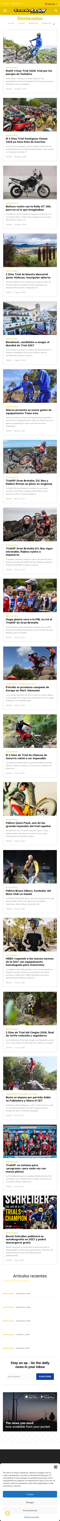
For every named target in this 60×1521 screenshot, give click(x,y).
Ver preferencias (30, 1510)
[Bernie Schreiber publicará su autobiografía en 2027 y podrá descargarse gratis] (30, 1212)
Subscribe (45, 1376)
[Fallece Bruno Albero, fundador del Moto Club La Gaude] (30, 867)
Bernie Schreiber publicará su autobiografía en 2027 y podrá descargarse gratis (26, 1239)
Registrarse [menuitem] (17, 3)
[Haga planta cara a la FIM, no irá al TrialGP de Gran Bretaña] (30, 595)
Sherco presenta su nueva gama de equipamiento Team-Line (29, 411)
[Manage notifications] (7, 1513)
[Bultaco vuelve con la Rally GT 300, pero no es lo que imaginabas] (30, 182)
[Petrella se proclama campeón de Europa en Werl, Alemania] (30, 663)
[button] (55, 1466)
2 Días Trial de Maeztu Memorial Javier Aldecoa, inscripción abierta (28, 276)
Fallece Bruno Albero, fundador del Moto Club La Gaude (28, 892)
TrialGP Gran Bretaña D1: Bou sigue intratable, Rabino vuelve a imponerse (29, 551)
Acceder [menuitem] (5, 3)
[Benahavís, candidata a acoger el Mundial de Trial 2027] (30, 318)
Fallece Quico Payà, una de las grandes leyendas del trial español (28, 824)
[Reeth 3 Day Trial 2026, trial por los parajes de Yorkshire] (30, 47)
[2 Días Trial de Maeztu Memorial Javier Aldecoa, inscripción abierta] (30, 250)
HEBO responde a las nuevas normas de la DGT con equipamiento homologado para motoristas (30, 962)
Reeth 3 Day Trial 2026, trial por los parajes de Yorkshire (29, 72)
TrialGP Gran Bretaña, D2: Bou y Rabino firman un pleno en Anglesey (29, 482)
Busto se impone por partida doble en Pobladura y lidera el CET (28, 1099)
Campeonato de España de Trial (21, 1094)
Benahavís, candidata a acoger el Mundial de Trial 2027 (27, 343)
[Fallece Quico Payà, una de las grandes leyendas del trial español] (30, 799)
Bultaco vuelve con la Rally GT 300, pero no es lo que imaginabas (28, 208)
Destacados (12, 67)
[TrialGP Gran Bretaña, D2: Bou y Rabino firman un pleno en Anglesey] (30, 456)
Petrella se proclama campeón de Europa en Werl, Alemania (27, 688)
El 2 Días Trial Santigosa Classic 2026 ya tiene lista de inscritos (27, 140)
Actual (11, 23)
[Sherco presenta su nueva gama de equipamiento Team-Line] (30, 386)
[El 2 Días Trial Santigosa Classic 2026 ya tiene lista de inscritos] (30, 114)
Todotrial (9, 89)
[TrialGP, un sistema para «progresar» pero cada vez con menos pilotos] (30, 1141)
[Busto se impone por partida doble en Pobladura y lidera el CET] (30, 1073)
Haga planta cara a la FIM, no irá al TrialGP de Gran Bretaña (29, 621)
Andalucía (33, 23)
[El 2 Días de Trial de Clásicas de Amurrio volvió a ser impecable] (30, 731)
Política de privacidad (31, 1517)
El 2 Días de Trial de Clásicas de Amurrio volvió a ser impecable (26, 756)
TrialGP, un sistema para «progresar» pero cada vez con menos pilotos (26, 1168)
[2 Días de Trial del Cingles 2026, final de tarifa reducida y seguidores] (30, 1008)
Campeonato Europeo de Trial (21, 684)
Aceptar (30, 1494)
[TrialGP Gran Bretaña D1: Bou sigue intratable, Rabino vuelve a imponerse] (30, 524)
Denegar (30, 1502)
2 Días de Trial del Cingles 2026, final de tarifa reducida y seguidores (30, 1034)
